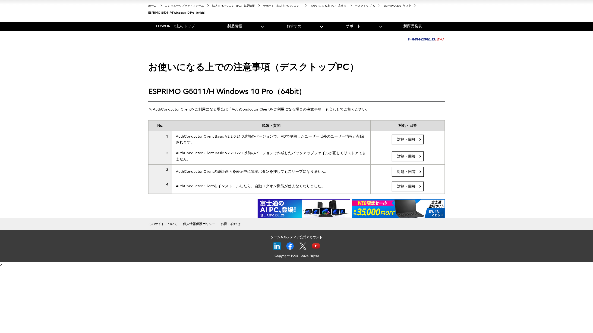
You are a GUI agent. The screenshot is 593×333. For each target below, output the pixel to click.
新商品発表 (412, 26)
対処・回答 (406, 139)
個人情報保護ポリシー (199, 224)
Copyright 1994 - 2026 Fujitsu (296, 256)
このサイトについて (162, 224)
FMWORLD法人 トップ (175, 26)
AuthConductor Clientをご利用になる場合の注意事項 (277, 109)
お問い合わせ (230, 224)
